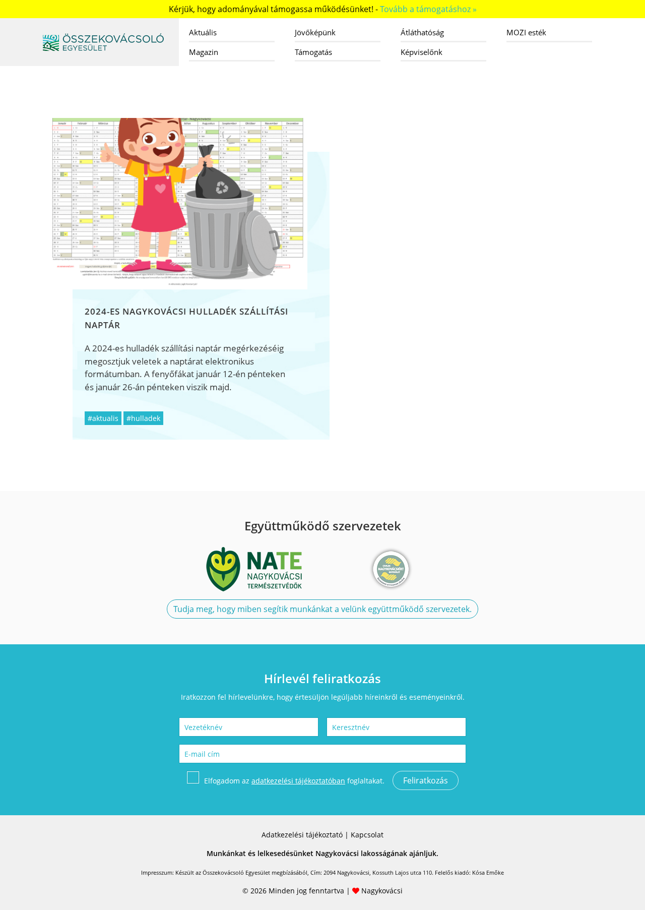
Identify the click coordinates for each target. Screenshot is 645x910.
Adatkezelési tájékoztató (302, 834)
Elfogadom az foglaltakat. (294, 780)
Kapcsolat (367, 834)
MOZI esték (526, 32)
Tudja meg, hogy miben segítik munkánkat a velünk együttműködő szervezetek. (322, 609)
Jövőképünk (315, 32)
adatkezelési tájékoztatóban (298, 780)
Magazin (203, 52)
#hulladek (143, 418)
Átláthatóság (422, 32)
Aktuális (203, 32)
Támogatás (313, 52)
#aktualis (103, 418)
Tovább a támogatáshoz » (428, 9)
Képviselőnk (421, 52)
